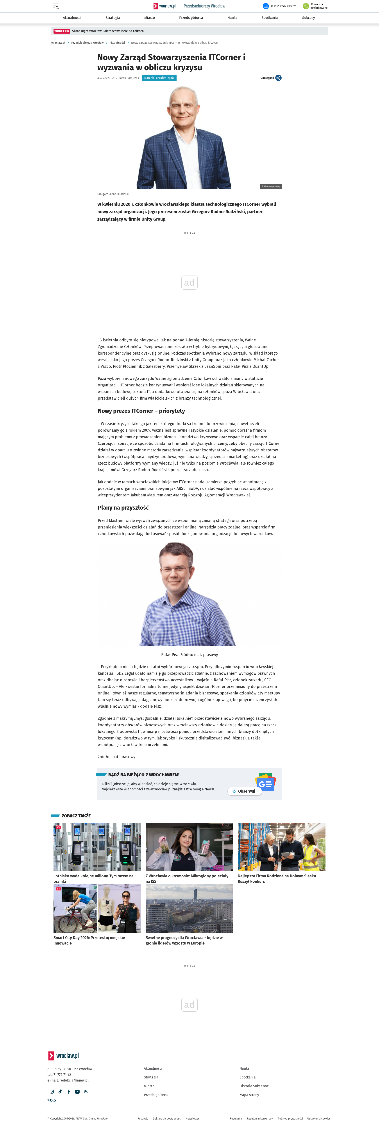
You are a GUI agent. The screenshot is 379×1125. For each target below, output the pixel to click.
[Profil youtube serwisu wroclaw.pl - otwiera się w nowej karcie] (77, 1091)
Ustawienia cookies (319, 1118)
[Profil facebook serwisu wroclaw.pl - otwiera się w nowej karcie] (69, 1091)
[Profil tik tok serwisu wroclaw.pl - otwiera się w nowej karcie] (60, 1091)
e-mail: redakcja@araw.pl (68, 1080)
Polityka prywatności (290, 1118)
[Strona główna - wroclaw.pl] (164, 6)
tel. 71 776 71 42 (59, 1075)
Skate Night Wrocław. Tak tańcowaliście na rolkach (108, 31)
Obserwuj (250, 791)
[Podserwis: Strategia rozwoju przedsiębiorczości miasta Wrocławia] (202, 6)
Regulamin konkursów (260, 1118)
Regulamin (236, 1118)
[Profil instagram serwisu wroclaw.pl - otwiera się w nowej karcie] (51, 1091)
